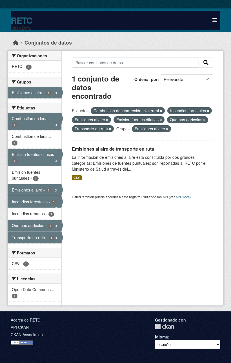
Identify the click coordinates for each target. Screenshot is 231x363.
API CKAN (20, 327)
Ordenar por (145, 79)
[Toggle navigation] (214, 20)
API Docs (183, 196)
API (165, 196)
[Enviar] (206, 63)
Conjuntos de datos (48, 42)
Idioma (161, 337)
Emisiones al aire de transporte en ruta (113, 149)
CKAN (164, 326)
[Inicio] (16, 42)
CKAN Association (27, 334)
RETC (21, 20)
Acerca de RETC (25, 320)
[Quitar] (161, 111)
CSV (77, 177)
